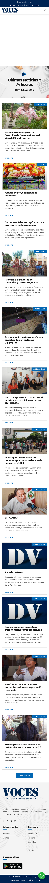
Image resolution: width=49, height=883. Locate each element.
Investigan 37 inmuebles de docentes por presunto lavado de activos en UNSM (23, 460)
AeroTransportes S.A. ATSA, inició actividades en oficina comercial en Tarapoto (24, 400)
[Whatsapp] (15, 821)
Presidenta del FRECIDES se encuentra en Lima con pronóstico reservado (24, 687)
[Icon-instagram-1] (11, 821)
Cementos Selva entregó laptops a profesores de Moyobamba (24, 223)
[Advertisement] (24, 40)
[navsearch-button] (45, 11)
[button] (40, 10)
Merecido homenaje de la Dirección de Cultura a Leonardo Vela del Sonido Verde (23, 135)
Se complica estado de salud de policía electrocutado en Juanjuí (22, 746)
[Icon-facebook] (4, 821)
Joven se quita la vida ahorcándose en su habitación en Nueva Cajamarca (24, 340)
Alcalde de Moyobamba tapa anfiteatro (21, 194)
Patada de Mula (13, 572)
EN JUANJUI (11, 517)
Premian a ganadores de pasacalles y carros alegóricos (21, 281)
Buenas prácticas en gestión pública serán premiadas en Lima (23, 628)
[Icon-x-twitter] (7, 821)
